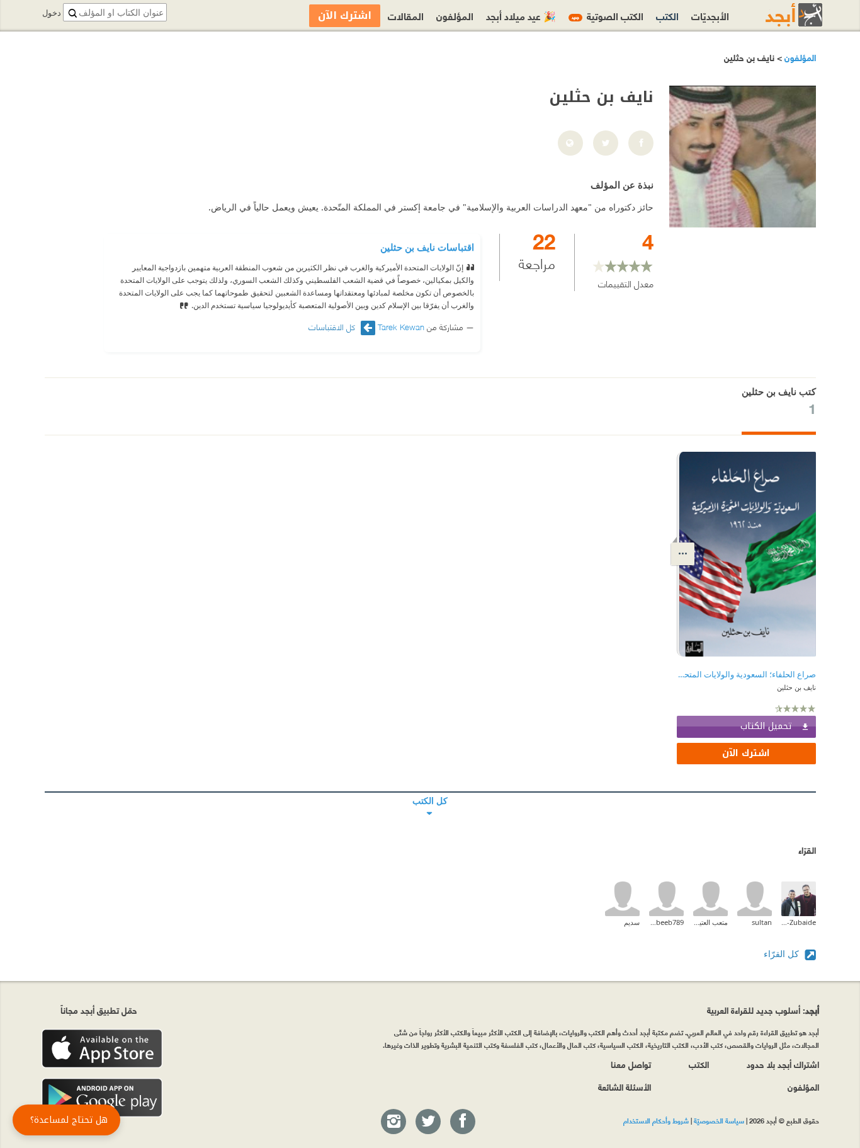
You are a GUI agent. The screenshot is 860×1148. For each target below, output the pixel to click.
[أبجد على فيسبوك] (462, 1122)
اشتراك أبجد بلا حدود (783, 1064)
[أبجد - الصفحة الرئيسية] (778, 14)
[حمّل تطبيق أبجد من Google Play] (102, 1098)
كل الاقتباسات (333, 326)
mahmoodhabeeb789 (666, 922)
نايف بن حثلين (796, 687)
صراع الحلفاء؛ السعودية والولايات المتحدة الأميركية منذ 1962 (746, 674)
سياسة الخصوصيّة (719, 1120)
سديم (632, 922)
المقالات (406, 15)
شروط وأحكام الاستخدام (656, 1120)
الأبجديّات (710, 15)
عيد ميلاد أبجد (521, 15)
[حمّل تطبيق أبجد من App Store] (102, 1049)
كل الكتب (430, 792)
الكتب (667, 15)
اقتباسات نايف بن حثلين (427, 247)
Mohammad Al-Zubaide (798, 922)
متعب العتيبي (710, 922)
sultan (762, 922)
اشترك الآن (746, 753)
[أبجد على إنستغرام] (393, 1122)
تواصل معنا (631, 1064)
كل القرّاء (782, 954)
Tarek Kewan (401, 326)
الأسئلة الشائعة (624, 1086)
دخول (51, 13)
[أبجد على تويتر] (427, 1122)
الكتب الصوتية (607, 15)
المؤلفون (799, 57)
